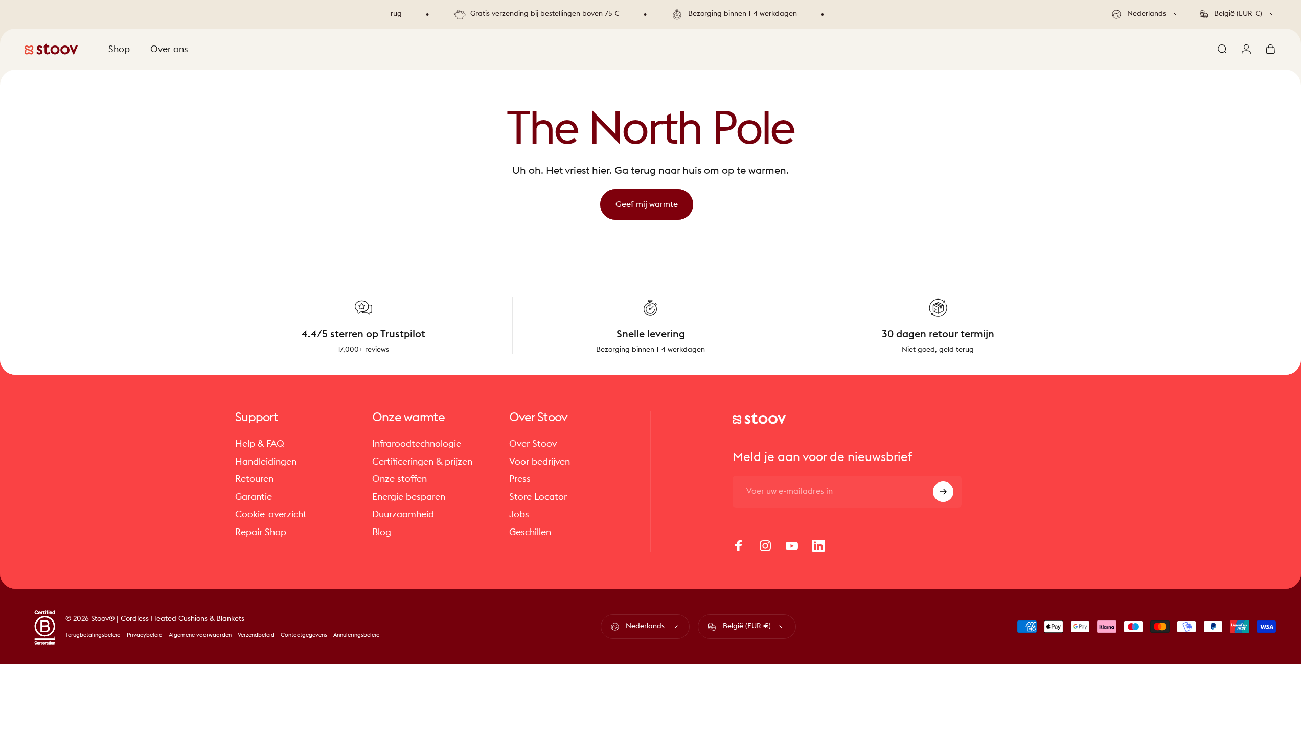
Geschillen (530, 532)
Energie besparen (408, 496)
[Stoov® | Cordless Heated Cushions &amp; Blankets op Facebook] (739, 546)
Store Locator (538, 496)
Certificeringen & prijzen (422, 461)
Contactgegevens (304, 635)
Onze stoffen (399, 479)
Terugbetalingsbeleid (93, 635)
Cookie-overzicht (271, 514)
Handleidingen (265, 461)
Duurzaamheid (403, 514)
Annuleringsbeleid (356, 635)
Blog (381, 532)
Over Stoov (533, 443)
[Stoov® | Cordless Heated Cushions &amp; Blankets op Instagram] (765, 546)
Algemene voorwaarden (200, 635)
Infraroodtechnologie (416, 443)
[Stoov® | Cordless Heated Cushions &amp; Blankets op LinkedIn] (818, 546)
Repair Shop (260, 532)
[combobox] (1146, 14)
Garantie (253, 496)
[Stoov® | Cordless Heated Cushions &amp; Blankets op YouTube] (792, 546)
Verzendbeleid (256, 635)
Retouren (254, 479)
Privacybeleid (145, 635)
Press (520, 479)
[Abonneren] (943, 491)
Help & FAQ (259, 443)
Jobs (519, 514)
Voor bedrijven (539, 461)
